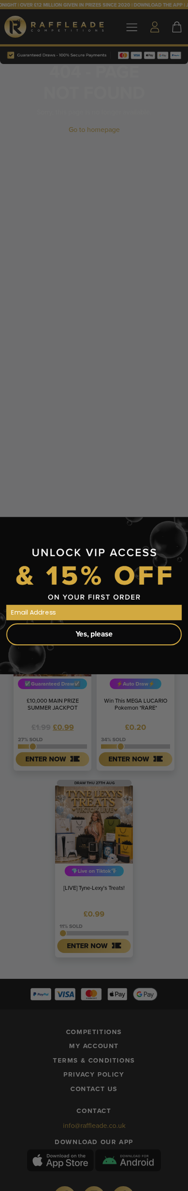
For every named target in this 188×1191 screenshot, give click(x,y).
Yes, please (94, 634)
